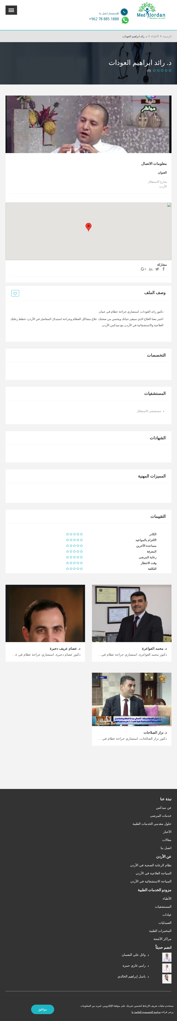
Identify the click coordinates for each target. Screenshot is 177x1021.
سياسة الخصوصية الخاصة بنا (146, 1012)
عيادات (166, 914)
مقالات (166, 840)
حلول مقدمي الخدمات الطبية (152, 824)
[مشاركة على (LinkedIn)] (150, 269)
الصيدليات (165, 923)
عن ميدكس (163, 807)
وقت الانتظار (148, 563)
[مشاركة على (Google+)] (143, 269)
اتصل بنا (166, 848)
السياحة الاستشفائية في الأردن (150, 881)
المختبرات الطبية (160, 931)
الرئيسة (167, 36)
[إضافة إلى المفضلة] (14, 293)
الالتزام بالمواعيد (146, 540)
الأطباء (155, 36)
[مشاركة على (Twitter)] (157, 269)
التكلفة (152, 568)
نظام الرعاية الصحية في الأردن (150, 865)
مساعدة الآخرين (146, 545)
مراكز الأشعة (162, 939)
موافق (42, 1009)
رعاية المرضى (147, 557)
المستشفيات (163, 906)
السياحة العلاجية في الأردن (153, 873)
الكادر (152, 534)
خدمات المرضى (160, 815)
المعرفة (151, 551)
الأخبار (167, 832)
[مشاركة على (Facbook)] (163, 269)
